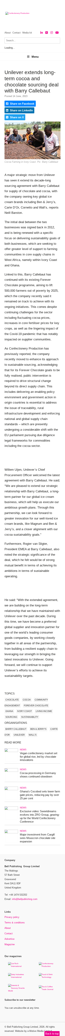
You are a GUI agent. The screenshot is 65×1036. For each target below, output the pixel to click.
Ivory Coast (24, 711)
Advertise (9, 939)
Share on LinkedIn (21, 110)
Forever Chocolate (36, 705)
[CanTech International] (17, 966)
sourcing (11, 717)
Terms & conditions (15, 922)
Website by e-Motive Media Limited (33, 1031)
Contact (16, 32)
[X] (46, 32)
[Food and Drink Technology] (48, 977)
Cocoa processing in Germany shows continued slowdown (38, 774)
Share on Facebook (21, 103)
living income (44, 711)
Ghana (9, 711)
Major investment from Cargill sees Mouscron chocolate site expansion (37, 838)
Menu (35, 56)
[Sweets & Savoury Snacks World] (17, 991)
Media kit (27, 32)
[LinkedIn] (41, 32)
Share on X (16, 117)
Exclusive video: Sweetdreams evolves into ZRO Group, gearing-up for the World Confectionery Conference (40, 816)
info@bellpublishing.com (24, 899)
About (8, 32)
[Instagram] (51, 32)
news (23, 749)
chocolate (12, 699)
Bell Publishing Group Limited (22, 1026)
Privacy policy (12, 917)
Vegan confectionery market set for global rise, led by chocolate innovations (38, 757)
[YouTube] (57, 32)
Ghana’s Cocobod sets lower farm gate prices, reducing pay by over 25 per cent (40, 795)
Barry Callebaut (15, 729)
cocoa (27, 699)
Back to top (52, 1033)
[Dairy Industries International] (17, 977)
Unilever (19, 735)
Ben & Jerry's (38, 729)
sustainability (29, 717)
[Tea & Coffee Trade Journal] (48, 989)
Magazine (10, 944)
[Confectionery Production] (48, 966)
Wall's (32, 735)
